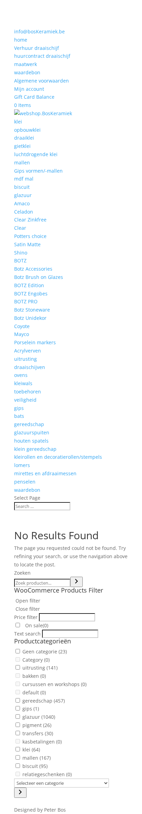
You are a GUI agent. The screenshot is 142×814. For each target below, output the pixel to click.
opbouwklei (27, 130)
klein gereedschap (35, 449)
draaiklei (24, 137)
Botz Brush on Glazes (38, 277)
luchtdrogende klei (36, 154)
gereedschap (29, 424)
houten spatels (31, 440)
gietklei (22, 146)
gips (19, 408)
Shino (20, 252)
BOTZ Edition (29, 285)
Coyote (22, 326)
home (20, 39)
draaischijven (29, 367)
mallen (22, 162)
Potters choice (30, 236)
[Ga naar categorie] (20, 793)
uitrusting (25, 359)
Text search (27, 633)
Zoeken (22, 572)
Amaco (22, 203)
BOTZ (20, 260)
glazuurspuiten (31, 432)
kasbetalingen (42, 741)
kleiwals (23, 383)
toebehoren (27, 391)
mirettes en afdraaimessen (45, 473)
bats (19, 416)
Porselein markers (35, 342)
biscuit (22, 187)
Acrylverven (27, 350)
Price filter (26, 617)
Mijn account (29, 89)
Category (36, 659)
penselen (25, 481)
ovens (21, 375)
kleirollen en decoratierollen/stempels (58, 457)
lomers (22, 465)
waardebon (27, 72)
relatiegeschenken (47, 774)
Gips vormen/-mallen (38, 170)
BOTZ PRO (26, 301)
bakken (34, 676)
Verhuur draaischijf (36, 48)
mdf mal (23, 178)
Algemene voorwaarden (41, 80)
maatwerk (25, 64)
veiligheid (25, 400)
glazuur (23, 195)
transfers (37, 733)
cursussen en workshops (54, 684)
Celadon (23, 211)
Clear (20, 228)
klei (18, 121)
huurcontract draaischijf (42, 56)
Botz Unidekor (30, 318)
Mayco (21, 334)
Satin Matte (27, 244)
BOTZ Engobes (31, 293)
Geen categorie (44, 651)
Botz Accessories (33, 268)
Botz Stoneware (32, 309)
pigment (36, 725)
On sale (36, 625)
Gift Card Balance (34, 97)
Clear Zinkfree (30, 219)
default (34, 692)
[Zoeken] (76, 582)
